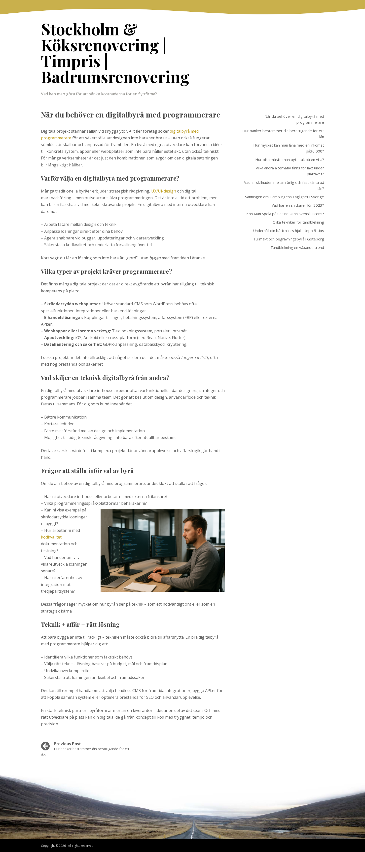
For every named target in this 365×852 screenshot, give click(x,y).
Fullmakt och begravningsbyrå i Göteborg (289, 238)
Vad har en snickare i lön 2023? (298, 205)
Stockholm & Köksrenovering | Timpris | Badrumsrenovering (115, 52)
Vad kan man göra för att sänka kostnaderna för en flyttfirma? (99, 94)
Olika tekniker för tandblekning (298, 222)
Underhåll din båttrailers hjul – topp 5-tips (288, 230)
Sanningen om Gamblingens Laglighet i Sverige (284, 196)
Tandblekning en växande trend (297, 247)
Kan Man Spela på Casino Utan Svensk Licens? (285, 213)
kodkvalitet (51, 537)
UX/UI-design (163, 191)
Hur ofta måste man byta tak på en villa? (289, 159)
